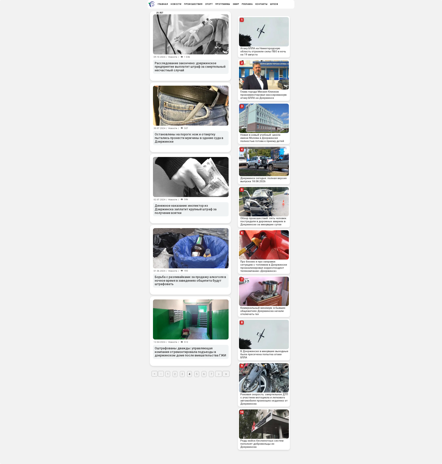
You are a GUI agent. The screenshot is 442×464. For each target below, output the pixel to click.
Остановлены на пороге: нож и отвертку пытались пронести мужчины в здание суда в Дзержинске (189, 137)
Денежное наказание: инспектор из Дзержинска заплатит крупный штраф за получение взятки (186, 209)
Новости (172, 57)
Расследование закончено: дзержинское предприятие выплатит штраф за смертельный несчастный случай (190, 66)
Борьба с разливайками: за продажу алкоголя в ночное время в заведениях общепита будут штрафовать (190, 280)
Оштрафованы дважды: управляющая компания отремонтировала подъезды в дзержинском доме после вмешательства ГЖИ (190, 351)
